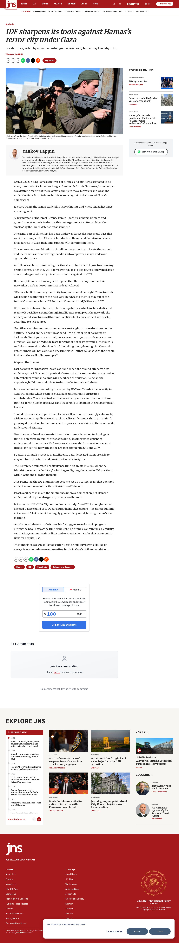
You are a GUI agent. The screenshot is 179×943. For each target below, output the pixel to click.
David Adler (157, 819)
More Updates (15, 819)
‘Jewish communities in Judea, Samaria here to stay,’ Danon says (25, 756)
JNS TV (84, 4)
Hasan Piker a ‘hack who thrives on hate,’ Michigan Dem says (26, 768)
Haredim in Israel (110, 11)
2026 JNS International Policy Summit (154, 902)
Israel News (133, 95)
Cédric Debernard (159, 792)
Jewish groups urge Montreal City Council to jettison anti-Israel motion (109, 804)
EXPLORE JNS (26, 721)
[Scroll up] (34, 819)
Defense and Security (62, 567)
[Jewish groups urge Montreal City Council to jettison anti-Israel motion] (110, 783)
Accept (137, 931)
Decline (160, 931)
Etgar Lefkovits (56, 811)
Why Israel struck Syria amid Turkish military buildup (154, 762)
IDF (29, 567)
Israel (24, 4)
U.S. (34, 4)
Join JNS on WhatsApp (153, 152)
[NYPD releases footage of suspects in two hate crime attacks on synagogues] (68, 741)
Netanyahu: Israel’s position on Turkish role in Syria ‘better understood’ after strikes (142, 119)
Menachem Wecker (57, 768)
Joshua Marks (135, 127)
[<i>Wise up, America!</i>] (167, 83)
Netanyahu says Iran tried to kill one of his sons (26, 804)
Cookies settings (115, 931)
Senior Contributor (136, 77)
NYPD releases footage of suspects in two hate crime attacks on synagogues (65, 761)
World (45, 4)
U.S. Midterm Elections (73, 11)
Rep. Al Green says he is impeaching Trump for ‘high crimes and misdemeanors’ (24, 792)
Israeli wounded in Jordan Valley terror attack (143, 99)
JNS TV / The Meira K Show (146, 757)
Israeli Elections (55, 11)
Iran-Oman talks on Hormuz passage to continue (24, 814)
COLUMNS (143, 774)
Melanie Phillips (136, 84)
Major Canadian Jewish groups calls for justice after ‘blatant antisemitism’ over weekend (25, 744)
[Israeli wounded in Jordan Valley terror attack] (167, 100)
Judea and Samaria (93, 11)
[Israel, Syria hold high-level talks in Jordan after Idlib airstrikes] (110, 741)
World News (53, 797)
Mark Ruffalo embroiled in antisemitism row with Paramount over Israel (65, 804)
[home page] (11, 4)
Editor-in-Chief (142, 11)
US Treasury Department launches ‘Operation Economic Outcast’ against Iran (25, 779)
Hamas (19, 567)
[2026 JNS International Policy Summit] (153, 882)
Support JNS (164, 4)
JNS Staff (133, 104)
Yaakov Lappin (14, 54)
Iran (120, 11)
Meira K (139, 767)
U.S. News (53, 755)
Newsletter (133, 4)
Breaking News (19, 732)
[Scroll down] (39, 819)
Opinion (72, 4)
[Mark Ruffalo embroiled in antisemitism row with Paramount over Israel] (68, 783)
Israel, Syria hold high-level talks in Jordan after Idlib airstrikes (108, 761)
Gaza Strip (42, 567)
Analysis (58, 4)
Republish (49, 60)
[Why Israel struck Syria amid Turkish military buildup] (154, 746)
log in (57, 672)
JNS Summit (129, 11)
